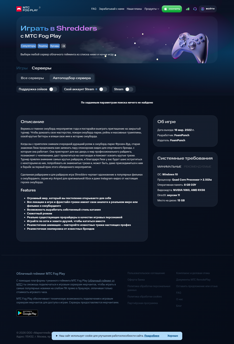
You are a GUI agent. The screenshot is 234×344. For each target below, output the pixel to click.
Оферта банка (136, 280)
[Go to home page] (53, 9)
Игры (22, 68)
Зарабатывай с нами (111, 9)
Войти (210, 8)
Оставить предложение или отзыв (197, 286)
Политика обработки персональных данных (149, 288)
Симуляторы (28, 46)
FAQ (93, 9)
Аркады (54, 46)
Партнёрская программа (143, 303)
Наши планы (134, 9)
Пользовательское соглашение (146, 273)
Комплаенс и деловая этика (193, 273)
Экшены (43, 46)
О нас (179, 299)
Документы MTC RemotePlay (193, 280)
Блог (179, 306)
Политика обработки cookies (145, 297)
